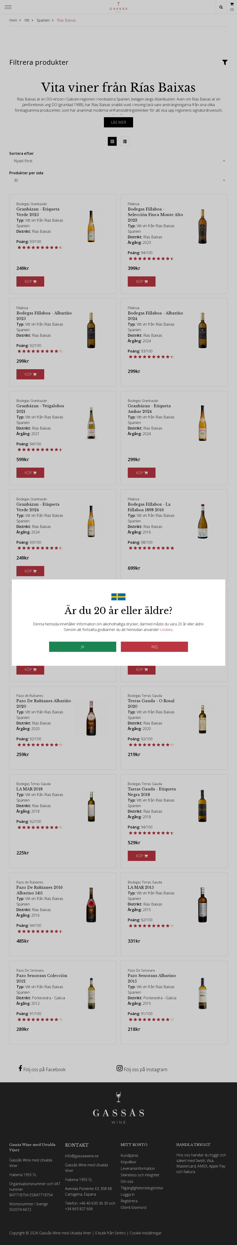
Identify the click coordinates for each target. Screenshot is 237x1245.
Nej (154, 646)
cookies (166, 629)
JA (82, 646)
